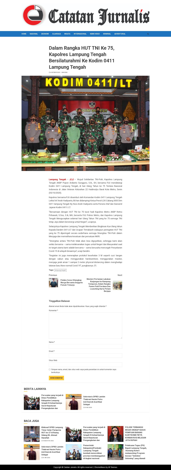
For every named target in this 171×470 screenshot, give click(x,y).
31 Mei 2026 (88, 407)
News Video (95, 34)
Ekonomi (45, 34)
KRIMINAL (107, 34)
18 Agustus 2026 (48, 440)
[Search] (148, 34)
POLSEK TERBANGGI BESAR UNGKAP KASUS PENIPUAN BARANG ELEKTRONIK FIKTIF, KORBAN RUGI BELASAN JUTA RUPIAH (135, 433)
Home (24, 34)
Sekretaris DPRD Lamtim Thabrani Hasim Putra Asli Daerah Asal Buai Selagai (52, 451)
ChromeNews (99, 467)
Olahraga (56, 34)
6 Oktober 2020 (55, 72)
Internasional (80, 34)
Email (52, 351)
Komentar (53, 310)
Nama (52, 342)
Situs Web (53, 360)
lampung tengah (60, 270)
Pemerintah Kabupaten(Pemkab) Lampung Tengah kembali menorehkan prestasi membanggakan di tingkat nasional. (94, 452)
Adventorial (120, 34)
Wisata (67, 34)
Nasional (34, 34)
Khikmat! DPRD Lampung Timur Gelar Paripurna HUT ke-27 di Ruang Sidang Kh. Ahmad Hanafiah (52, 432)
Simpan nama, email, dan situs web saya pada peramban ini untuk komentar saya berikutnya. (83, 371)
